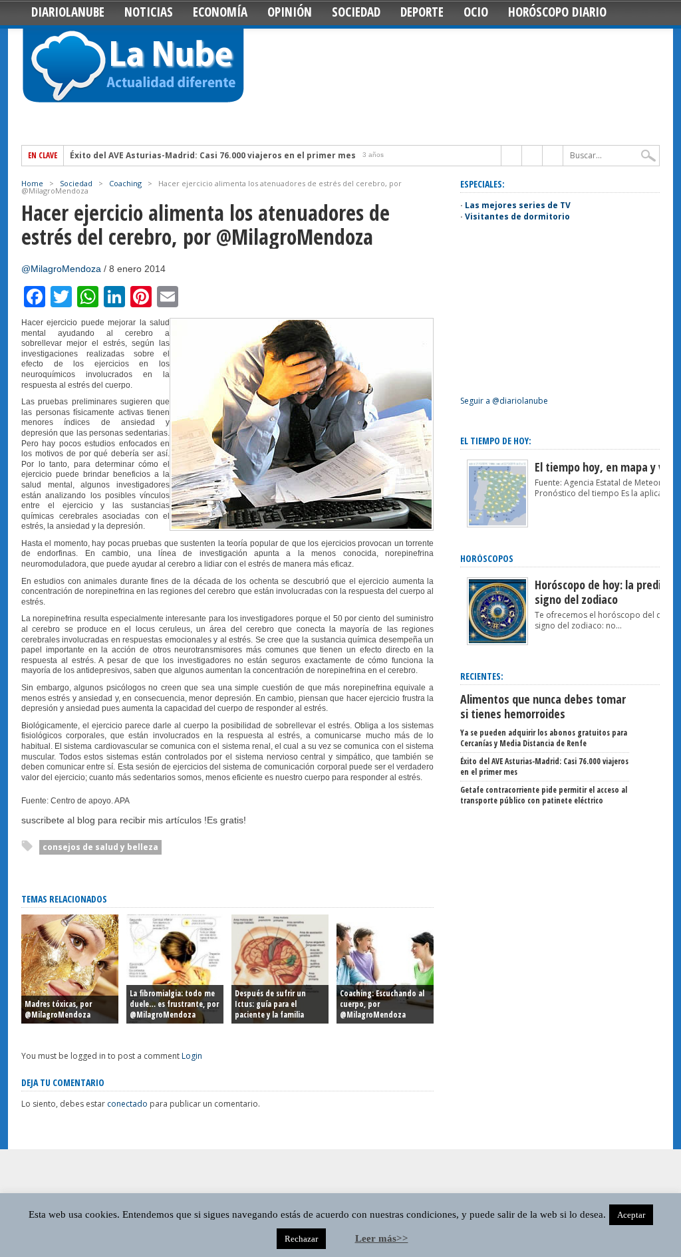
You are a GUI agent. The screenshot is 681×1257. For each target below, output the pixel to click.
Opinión (289, 12)
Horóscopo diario (557, 12)
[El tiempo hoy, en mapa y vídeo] (497, 524)
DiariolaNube (67, 12)
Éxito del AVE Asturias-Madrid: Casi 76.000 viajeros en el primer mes (213, 156)
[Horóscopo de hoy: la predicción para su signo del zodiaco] (497, 642)
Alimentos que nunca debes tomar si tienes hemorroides (543, 706)
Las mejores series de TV (518, 205)
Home (32, 183)
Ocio (476, 12)
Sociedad (356, 12)
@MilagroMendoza (61, 268)
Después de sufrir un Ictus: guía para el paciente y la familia (270, 1004)
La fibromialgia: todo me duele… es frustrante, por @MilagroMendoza (174, 1004)
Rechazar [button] (301, 1239)
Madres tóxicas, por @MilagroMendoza (58, 1009)
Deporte (422, 12)
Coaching (125, 183)
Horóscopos (486, 558)
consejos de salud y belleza (100, 847)
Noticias (148, 12)
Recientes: (481, 676)
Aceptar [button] (631, 1215)
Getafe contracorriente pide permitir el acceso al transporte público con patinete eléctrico (543, 795)
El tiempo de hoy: (495, 440)
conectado (127, 1103)
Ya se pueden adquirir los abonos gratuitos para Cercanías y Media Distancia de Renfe (543, 738)
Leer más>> (381, 1238)
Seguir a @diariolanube (504, 400)
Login (192, 1055)
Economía (220, 12)
